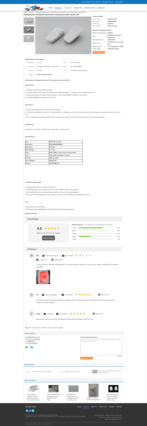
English (120, 1)
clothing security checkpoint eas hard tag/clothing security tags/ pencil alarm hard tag (33, 398)
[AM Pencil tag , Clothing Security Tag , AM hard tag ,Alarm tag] (95, 371)
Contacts (111, 406)
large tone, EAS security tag (72, 371)
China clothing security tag (43, 415)
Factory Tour (78, 8)
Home (50, 8)
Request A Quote (108, 1)
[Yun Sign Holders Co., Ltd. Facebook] (30, 410)
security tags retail (58, 327)
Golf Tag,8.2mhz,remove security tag (41, 371)
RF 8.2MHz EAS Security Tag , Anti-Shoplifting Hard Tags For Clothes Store (73, 397)
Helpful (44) (99, 314)
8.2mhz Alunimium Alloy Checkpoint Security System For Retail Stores (53, 397)
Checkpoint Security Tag (42, 12)
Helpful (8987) (58, 260)
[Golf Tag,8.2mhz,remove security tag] (28, 371)
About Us (68, 8)
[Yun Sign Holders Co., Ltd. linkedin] (27, 410)
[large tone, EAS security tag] (61, 371)
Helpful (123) (105, 294)
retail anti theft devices (34, 327)
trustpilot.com (43, 260)
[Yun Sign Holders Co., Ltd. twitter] (33, 410)
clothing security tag (46, 327)
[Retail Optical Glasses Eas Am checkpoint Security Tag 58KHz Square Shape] (113, 389)
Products (58, 8)
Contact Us (101, 8)
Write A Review (49, 238)
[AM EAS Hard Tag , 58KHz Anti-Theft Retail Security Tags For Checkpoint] (93, 390)
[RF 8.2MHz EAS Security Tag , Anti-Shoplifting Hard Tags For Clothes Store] (73, 389)
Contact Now (96, 52)
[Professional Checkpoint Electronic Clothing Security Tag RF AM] (29, 21)
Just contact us (47, 424)
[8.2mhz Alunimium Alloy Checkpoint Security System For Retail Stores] (53, 389)
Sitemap (119, 406)
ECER (83, 416)
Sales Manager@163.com (113, 419)
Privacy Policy (30, 415)
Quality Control (89, 8)
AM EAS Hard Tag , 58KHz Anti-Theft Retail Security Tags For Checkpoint (93, 400)
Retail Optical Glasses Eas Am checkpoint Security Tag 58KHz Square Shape (113, 397)
